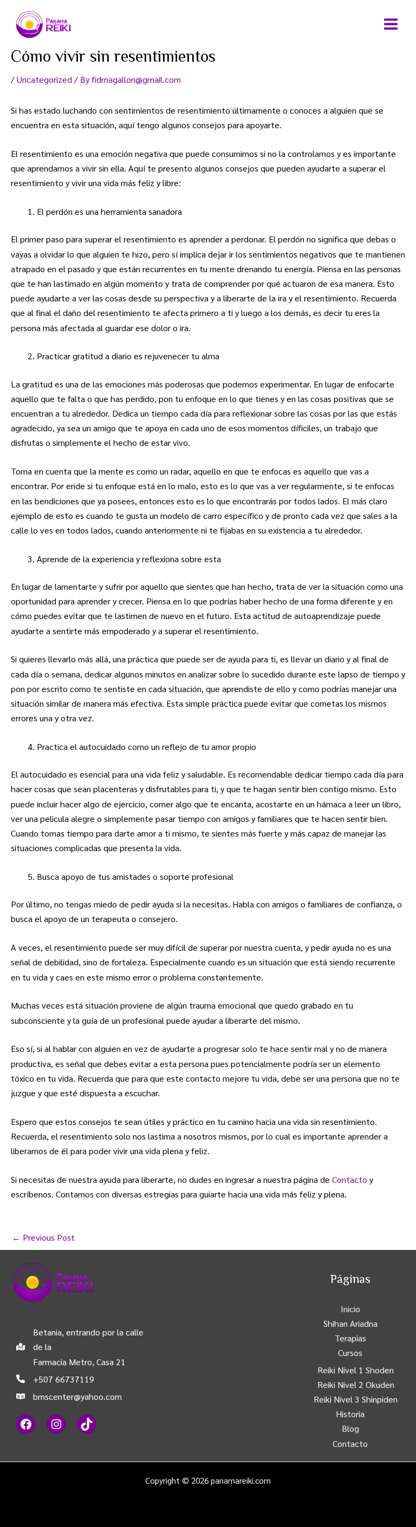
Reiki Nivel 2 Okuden (355, 1384)
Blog (350, 1428)
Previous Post (43, 1237)
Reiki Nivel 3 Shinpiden (356, 1399)
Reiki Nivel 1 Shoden (355, 1369)
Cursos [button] (350, 1352)
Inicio (350, 1308)
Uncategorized (44, 79)
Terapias (350, 1338)
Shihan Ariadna (350, 1323)
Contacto (349, 1179)
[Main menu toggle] (390, 24)
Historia (350, 1413)
